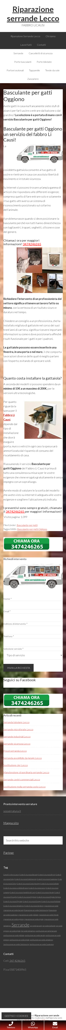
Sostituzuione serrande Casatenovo (41, 944)
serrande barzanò (36, 926)
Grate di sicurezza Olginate (12, 901)
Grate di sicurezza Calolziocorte (25, 879)
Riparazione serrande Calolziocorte (36, 910)
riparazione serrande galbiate (28, 915)
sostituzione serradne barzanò (46, 931)
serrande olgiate (15, 931)
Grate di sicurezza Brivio (46, 875)
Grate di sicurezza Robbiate (50, 901)
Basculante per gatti (27, 525)
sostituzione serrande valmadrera (41, 940)
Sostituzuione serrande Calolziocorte (16, 944)
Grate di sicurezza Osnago (32, 901)
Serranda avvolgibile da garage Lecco (22, 757)
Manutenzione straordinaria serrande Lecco (26, 772)
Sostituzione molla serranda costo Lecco (24, 786)
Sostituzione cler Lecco (15, 765)
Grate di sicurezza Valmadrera (13, 906)
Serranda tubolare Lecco (16, 722)
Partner (8, 852)
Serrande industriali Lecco (17, 736)
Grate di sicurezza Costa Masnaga (28, 884)
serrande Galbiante (49, 926)
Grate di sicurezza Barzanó (28, 875)
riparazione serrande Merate (48, 915)
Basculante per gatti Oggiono (32, 529)
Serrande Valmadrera (28, 931)
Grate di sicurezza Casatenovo (47, 879)
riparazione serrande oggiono (13, 919)
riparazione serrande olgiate (33, 919)
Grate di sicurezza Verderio (33, 906)
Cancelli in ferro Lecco (11, 875)
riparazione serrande (51, 906)
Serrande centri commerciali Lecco (21, 779)
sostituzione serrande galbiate (13, 935)
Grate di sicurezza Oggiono (26, 897)
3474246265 (32, 244)
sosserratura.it (12, 811)
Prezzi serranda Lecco (15, 750)
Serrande (20, 924)
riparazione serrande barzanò (13, 910)
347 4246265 (17, 960)
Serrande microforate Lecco (18, 729)
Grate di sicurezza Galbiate (49, 884)
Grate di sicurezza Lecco (36, 888)
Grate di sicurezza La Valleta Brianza (15, 888)
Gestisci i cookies (16, 1015)
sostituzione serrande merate (35, 935)
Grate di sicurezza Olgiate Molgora (49, 897)
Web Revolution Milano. (36, 1020)
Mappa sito (11, 823)
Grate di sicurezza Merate (45, 892)
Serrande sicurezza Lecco (16, 743)
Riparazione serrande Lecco (33, 14)
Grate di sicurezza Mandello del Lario (22, 892)
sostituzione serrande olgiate (19, 940)
